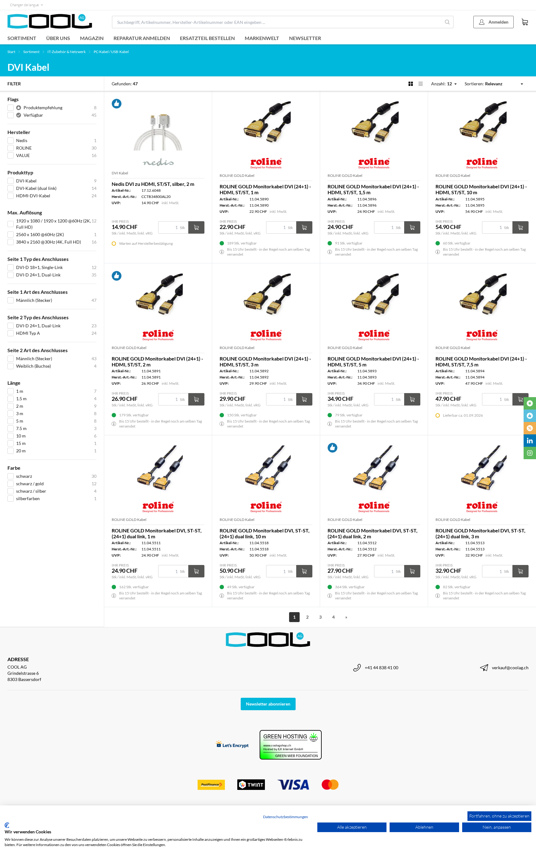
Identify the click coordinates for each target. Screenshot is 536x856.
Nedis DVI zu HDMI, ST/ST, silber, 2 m (153, 184)
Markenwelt (262, 38)
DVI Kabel (120, 173)
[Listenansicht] (421, 84)
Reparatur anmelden (142, 38)
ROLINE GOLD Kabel (237, 175)
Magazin (92, 38)
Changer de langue (24, 4)
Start (11, 51)
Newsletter (305, 38)
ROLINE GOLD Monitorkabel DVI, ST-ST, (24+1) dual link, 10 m (265, 533)
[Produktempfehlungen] (530, 416)
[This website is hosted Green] (291, 745)
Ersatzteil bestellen (207, 38)
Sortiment (21, 38)
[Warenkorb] (524, 22)
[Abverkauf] (530, 428)
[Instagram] (530, 453)
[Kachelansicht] (411, 84)
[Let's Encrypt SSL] (232, 745)
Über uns (58, 38)
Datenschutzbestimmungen (285, 816)
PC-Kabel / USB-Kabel (111, 51)
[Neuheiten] (530, 403)
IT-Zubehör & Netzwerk (66, 51)
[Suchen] (447, 22)
